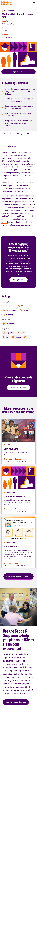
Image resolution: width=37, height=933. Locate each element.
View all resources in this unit (18, 576)
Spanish (4, 188)
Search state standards (18, 388)
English (22, 185)
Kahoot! (4, 222)
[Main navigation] (34, 3)
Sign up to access (18, 72)
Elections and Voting (8, 24)
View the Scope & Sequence (16, 702)
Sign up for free (18, 280)
